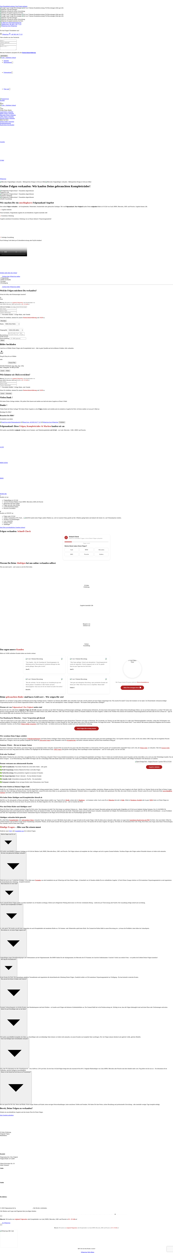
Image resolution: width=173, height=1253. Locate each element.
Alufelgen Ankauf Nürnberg (8, 1192)
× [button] (0, 27)
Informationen (8, 62)
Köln (122, 800)
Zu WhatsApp (6, 1223)
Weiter (2, 340)
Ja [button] (0, 297)
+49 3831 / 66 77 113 (15, 24)
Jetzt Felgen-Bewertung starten (86, 728)
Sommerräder (165, 748)
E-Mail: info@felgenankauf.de (8, 1162)
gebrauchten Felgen (28, 820)
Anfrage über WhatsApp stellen (11, 276)
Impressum (3, 1205)
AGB (41, 317)
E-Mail (2, 160)
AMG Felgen (57, 749)
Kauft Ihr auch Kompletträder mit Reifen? (11, 904)
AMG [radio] (71, 554)
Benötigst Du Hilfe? (5, 412)
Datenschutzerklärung (30, 317)
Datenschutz (3, 1206)
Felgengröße (3, 330)
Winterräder (144, 748)
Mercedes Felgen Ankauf (7, 1176)
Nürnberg (133, 800)
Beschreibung (4, 335)
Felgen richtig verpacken (28, 724)
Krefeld (139, 800)
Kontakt (2, 1203)
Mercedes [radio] (101, 549)
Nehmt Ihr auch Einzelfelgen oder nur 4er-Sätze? (13, 1009)
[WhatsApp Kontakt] (86, 4)
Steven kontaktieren (143, 682)
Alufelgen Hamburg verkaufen (8, 1187)
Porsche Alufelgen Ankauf (7, 1179)
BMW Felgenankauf (6, 1174)
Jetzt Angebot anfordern (7, 1115)
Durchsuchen (4, 362)
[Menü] (0, 102)
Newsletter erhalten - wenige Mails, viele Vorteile (16, 314)
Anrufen (2, 142)
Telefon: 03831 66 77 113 (7, 1160)
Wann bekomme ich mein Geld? (9, 883)
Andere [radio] (101, 554)
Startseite (6, 60)
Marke (2, 324)
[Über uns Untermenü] (9, 89)
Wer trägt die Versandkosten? (8, 959)
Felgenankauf (7, 72)
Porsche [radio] (86, 554)
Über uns (6, 89)
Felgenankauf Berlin (6, 1185)
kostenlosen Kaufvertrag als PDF (140, 820)
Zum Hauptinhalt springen (7, 6)
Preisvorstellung (4, 338)
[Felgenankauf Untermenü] (12, 72)
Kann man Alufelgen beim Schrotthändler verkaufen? (14, 1038)
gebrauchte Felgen (45, 740)
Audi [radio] (71, 549)
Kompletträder (71, 740)
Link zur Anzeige (5, 307)
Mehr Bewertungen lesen (131, 687)
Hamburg (82, 800)
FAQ (10, 831)
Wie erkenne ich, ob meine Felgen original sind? (13, 930)
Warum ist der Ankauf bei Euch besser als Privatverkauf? (16, 1072)
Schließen (62, 422)
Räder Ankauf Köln (5, 1190)
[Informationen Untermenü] (12, 62)
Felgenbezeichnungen (33, 738)
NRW (151, 800)
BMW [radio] (86, 549)
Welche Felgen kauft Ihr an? (8, 834)
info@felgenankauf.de (15, 22)
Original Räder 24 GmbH (24, 1208)
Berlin (67, 800)
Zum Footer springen (21, 6)
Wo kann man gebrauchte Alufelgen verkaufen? (13, 853)
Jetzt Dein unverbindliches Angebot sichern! (12, 527)
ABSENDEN (4, 56)
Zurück (2, 370)
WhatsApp (3, 179)
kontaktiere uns (19, 831)
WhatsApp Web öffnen (87, 1252)
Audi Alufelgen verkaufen (7, 1173)
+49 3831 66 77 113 (35, 422)
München (111, 800)
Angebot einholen (154, 767)
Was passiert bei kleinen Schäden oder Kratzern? (14, 979)
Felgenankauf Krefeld (6, 1194)
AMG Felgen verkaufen (7, 1178)
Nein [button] (1, 299)
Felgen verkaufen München (8, 1189)
